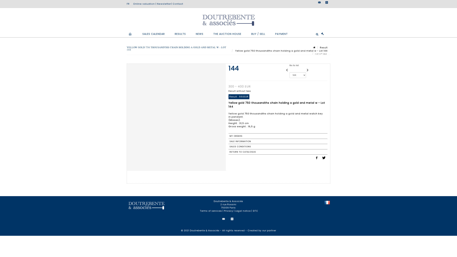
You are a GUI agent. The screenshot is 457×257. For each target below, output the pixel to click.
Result (324, 47)
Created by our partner (262, 230)
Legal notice (243, 210)
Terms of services (211, 210)
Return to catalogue (243, 151)
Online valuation (144, 4)
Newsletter (164, 4)
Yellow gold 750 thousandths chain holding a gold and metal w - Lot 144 (281, 50)
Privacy (228, 210)
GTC (255, 210)
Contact (178, 4)
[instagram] (326, 2)
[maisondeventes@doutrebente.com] (319, 2)
